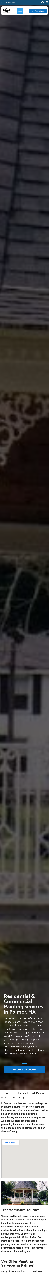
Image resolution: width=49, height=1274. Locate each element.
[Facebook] (42, 2)
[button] (20, 11)
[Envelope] (47, 2)
